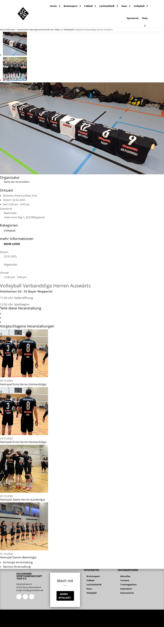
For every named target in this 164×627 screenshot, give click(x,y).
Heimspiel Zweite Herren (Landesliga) (22, 499)
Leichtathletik (107, 6)
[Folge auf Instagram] (25, 596)
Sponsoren (133, 18)
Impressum (126, 588)
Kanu (124, 6)
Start (3, 29)
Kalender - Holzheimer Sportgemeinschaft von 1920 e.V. (34, 29)
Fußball (88, 6)
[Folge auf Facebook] (18, 596)
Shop (145, 18)
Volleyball (139, 6)
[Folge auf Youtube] (31, 596)
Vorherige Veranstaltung (18, 562)
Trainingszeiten (128, 584)
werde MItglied (63, 596)
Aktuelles (125, 576)
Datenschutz (127, 592)
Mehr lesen (12, 244)
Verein (53, 6)
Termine (124, 580)
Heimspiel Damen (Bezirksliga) (18, 557)
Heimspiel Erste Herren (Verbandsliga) (23, 384)
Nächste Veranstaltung (17, 566)
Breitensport (71, 6)
